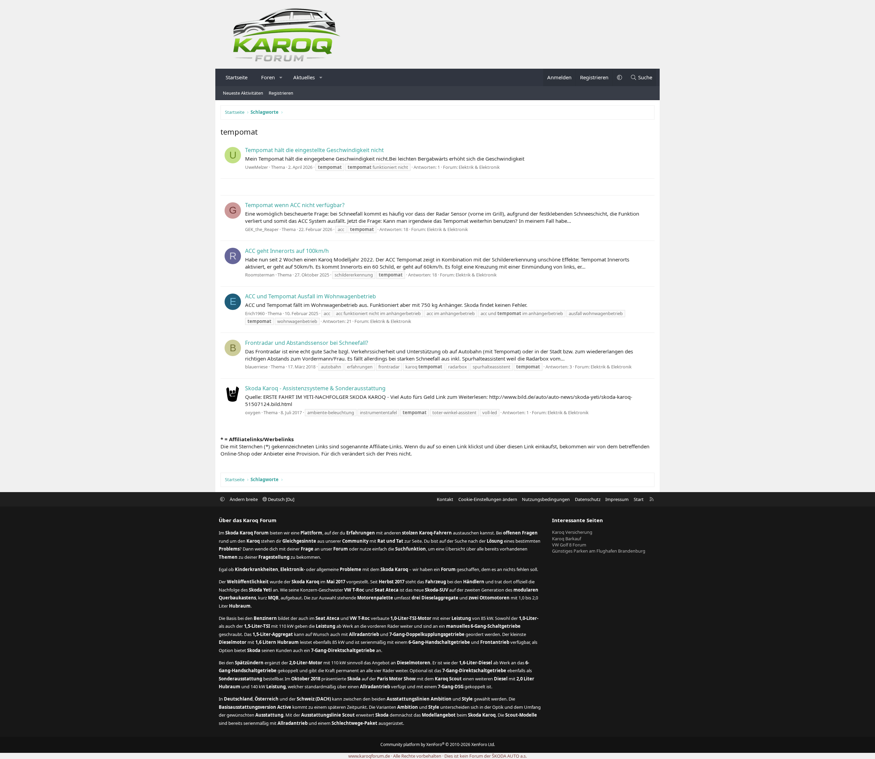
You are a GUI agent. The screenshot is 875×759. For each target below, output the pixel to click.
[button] (281, 77)
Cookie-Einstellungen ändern (487, 499)
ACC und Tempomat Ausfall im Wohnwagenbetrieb (310, 296)
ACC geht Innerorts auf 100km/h (287, 251)
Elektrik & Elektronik (479, 167)
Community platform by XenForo (437, 744)
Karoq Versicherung (572, 532)
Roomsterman (259, 275)
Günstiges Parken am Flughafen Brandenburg (598, 551)
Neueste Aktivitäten (243, 93)
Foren (268, 77)
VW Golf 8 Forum (569, 545)
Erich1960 (255, 313)
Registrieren (281, 93)
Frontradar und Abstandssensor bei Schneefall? (306, 343)
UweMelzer (256, 167)
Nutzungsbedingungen (546, 499)
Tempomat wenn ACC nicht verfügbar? (295, 205)
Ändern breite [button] (244, 499)
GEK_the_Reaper (262, 229)
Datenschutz (588, 499)
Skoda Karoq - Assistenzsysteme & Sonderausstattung (315, 388)
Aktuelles (304, 77)
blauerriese (256, 367)
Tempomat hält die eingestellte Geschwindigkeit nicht (314, 150)
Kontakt (445, 499)
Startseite (236, 77)
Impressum (617, 499)
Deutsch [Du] (280, 499)
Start (639, 499)
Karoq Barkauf (566, 539)
